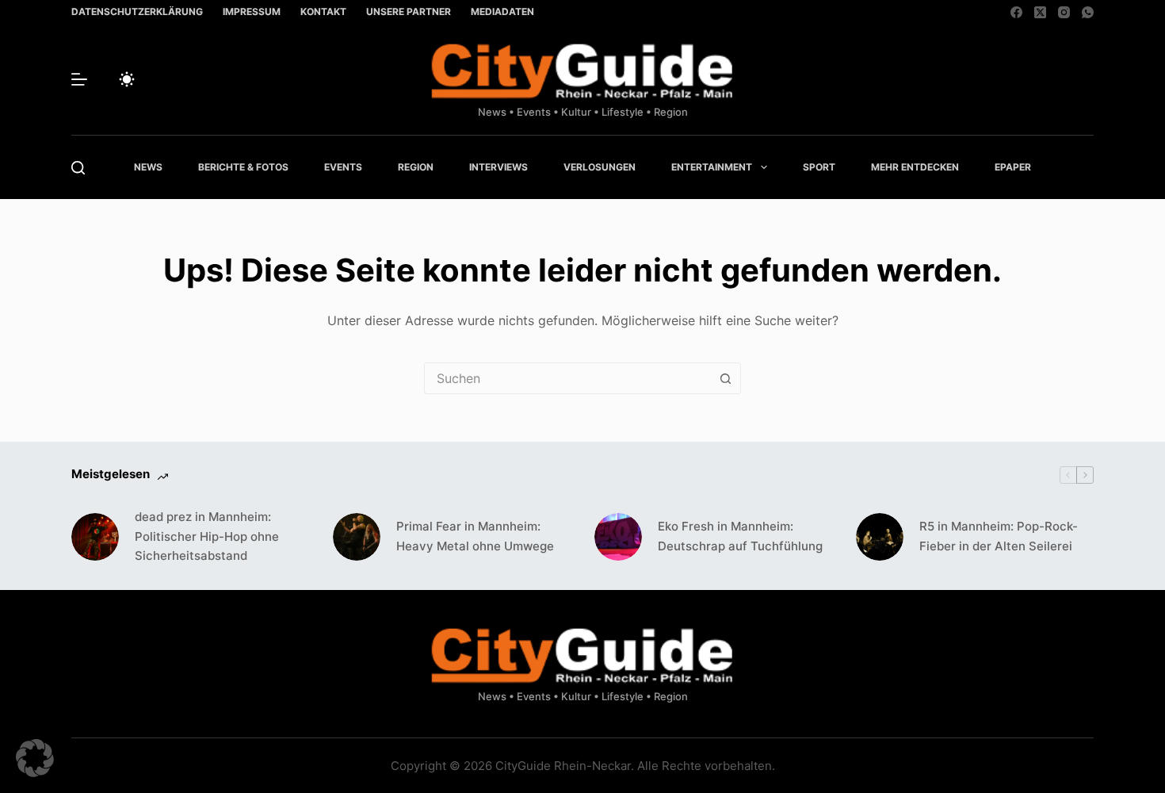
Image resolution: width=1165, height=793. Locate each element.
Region (416, 167)
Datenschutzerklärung (137, 11)
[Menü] (79, 79)
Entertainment (711, 167)
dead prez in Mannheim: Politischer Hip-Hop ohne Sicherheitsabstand (207, 536)
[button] (35, 758)
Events (343, 167)
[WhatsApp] (1088, 12)
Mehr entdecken (915, 167)
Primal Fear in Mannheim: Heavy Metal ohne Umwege (475, 536)
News (148, 167)
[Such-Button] (725, 378)
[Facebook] (1016, 12)
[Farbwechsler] (127, 79)
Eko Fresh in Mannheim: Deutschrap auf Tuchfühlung (740, 536)
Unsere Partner (408, 11)
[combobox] (567, 378)
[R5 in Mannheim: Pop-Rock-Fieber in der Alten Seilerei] (879, 537)
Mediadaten (502, 11)
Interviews (498, 167)
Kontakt (323, 11)
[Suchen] (78, 167)
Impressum (252, 11)
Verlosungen (599, 167)
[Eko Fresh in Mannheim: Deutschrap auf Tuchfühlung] (618, 537)
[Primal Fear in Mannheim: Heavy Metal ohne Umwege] (356, 537)
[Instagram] (1064, 12)
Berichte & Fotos (243, 167)
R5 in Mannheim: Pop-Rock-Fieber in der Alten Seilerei (998, 536)
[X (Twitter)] (1040, 12)
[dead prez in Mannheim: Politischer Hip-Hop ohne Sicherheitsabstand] (95, 537)
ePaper (1013, 167)
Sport (819, 167)
